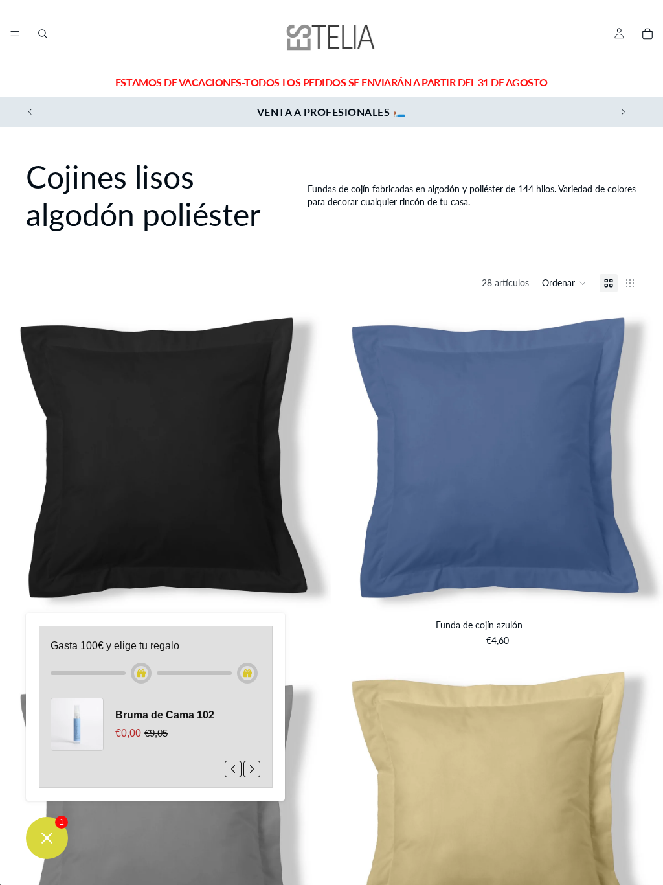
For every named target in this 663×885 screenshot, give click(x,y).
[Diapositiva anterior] (30, 112)
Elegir (322, 593)
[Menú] (15, 34)
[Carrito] (647, 33)
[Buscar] (42, 33)
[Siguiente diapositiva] (623, 112)
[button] (564, 283)
